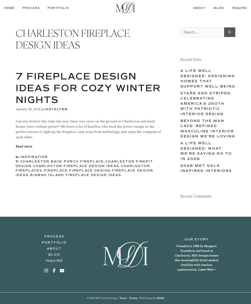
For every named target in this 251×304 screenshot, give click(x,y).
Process (54, 236)
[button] (46, 270)
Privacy (133, 298)
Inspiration (34, 157)
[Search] (229, 32)
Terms (122, 298)
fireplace (56, 170)
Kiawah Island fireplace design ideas (75, 175)
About (54, 248)
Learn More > (207, 269)
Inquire (54, 261)
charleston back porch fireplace (62, 161)
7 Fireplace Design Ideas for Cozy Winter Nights (88, 88)
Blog (54, 254)
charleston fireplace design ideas (76, 166)
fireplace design (89, 170)
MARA (161, 298)
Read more (24, 146)
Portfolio (54, 242)
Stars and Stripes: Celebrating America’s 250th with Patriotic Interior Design (206, 103)
